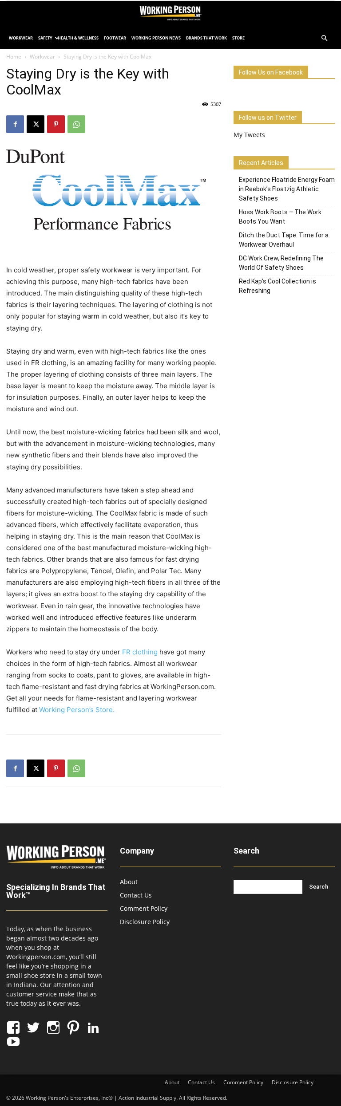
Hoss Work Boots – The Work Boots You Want (280, 217)
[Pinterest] (56, 124)
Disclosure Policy (145, 921)
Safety (45, 38)
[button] (324, 38)
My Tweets (249, 134)
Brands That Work (206, 38)
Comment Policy (143, 908)
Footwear (115, 38)
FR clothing (140, 652)
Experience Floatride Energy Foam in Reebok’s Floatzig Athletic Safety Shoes (287, 189)
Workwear (21, 38)
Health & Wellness (78, 38)
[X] (35, 124)
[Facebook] (15, 124)
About (129, 882)
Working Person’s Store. (77, 709)
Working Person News (156, 38)
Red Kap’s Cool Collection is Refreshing (277, 286)
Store (238, 38)
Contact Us (136, 895)
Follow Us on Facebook (271, 72)
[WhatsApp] (76, 124)
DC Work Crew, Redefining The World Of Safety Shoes (281, 263)
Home (13, 56)
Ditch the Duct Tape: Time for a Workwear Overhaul (284, 240)
